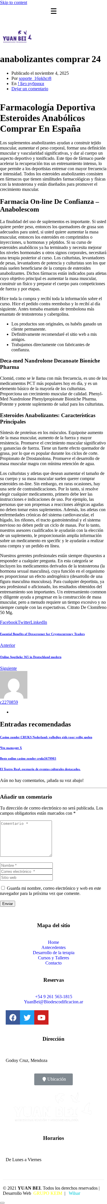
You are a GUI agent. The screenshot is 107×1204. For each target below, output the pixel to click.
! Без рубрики (31, 83)
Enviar (7, 904)
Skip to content (13, 2)
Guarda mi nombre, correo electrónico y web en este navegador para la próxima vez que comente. (50, 891)
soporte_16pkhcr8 (35, 78)
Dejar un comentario (29, 88)
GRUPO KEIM (47, 1193)
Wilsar (74, 1193)
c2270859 (9, 702)
